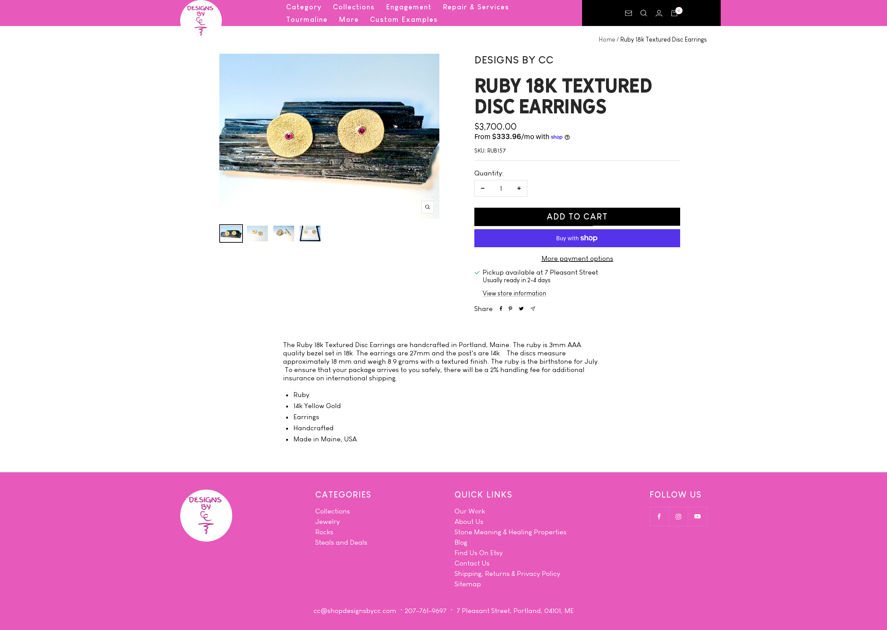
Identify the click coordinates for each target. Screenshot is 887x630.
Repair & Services (476, 7)
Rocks (324, 532)
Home (607, 39)
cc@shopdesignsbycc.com (355, 610)
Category (304, 7)
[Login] (659, 13)
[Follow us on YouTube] (697, 516)
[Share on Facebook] (501, 308)
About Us (469, 521)
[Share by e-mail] (532, 309)
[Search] (643, 13)
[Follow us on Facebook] (659, 516)
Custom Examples (404, 19)
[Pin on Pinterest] (510, 308)
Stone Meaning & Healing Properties (511, 532)
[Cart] (674, 13)
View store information (514, 293)
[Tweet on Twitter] (521, 308)
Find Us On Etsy (479, 552)
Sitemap (468, 584)
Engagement (409, 7)
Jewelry (327, 521)
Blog (461, 542)
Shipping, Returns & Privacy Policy (507, 573)
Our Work (470, 511)
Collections (354, 7)
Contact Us (472, 563)
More (349, 19)
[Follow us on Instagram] (678, 516)
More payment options (577, 258)
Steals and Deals (341, 542)
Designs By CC (514, 60)
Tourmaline (307, 19)
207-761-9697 (426, 610)
